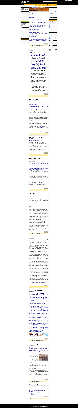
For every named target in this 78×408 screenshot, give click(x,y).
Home (36, 5)
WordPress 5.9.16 (35, 406)
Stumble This (37, 45)
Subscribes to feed (52, 41)
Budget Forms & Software (23, 35)
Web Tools (33, 14)
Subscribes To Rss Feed (23, 8)
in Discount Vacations (52, 36)
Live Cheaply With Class (23, 36)
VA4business (46, 406)
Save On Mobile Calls (34, 237)
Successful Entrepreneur (35, 193)
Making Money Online (53, 5)
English (67, 0)
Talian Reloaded (40, 406)
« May (49, 51)
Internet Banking (33, 344)
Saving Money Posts (47, 5)
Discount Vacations (34, 99)
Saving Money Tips (40, 5)
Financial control (33, 384)
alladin (30, 14)
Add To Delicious (34, 45)
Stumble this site (52, 42)
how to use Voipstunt (33, 267)
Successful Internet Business (36, 137)
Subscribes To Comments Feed (24, 9)
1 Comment (46, 132)
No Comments (46, 285)
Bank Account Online (34, 158)
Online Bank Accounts (35, 49)
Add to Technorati (41, 45)
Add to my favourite (53, 43)
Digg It (30, 45)
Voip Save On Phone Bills (35, 290)
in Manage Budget (52, 33)
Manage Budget (33, 13)
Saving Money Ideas (25, 1)
